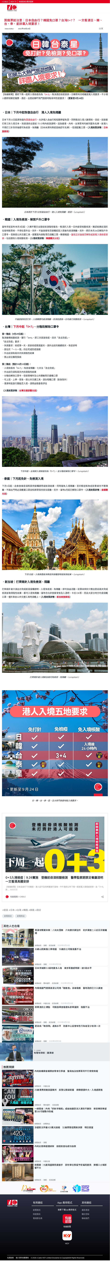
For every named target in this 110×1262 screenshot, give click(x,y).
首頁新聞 (52, 945)
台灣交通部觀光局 (27, 390)
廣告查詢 (85, 1210)
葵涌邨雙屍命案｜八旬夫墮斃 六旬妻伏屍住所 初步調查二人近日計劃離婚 (71, 931)
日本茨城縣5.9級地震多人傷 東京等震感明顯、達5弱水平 (63, 968)
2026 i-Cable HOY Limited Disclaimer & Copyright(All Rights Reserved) (58, 1258)
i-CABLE (5, 2)
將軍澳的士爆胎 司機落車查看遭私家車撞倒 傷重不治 (62, 1007)
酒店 (39, 910)
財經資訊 (36, 1214)
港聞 (45, 945)
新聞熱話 (21, 916)
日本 (12, 910)
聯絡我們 (85, 1218)
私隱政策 (10, 1258)
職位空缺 (85, 1214)
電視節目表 (37, 1218)
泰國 (32, 910)
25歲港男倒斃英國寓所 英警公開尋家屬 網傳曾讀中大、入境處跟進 (69, 1090)
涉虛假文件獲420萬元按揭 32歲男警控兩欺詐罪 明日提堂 (64, 1127)
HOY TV (13, 2)
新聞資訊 (8, 916)
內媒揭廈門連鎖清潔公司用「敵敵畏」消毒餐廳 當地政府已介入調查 (69, 988)
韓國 (25, 910)
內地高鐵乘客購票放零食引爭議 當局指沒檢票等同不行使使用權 (66, 1071)
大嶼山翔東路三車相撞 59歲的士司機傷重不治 (58, 949)
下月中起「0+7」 (23, 326)
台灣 (19, 910)
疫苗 (6, 910)
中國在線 (46, 1003)
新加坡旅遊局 (63, 597)
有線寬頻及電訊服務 (26, 2)
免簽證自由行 (30, 119)
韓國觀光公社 (52, 238)
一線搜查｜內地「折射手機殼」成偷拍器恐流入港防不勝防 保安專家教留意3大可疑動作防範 (71, 1110)
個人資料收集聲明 (22, 1258)
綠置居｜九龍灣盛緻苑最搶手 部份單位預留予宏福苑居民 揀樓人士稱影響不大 (71, 1166)
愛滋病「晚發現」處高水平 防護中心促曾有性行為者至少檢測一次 (67, 1026)
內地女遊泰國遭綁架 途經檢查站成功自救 (55, 1146)
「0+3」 (46, 94)
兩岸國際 (46, 983)
